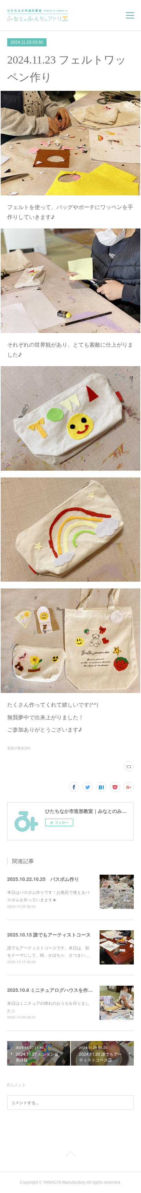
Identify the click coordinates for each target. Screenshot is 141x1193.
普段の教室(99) (18, 748)
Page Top (70, 1155)
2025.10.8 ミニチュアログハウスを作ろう (52, 989)
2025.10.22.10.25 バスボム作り (43, 878)
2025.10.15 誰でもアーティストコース (49, 934)
